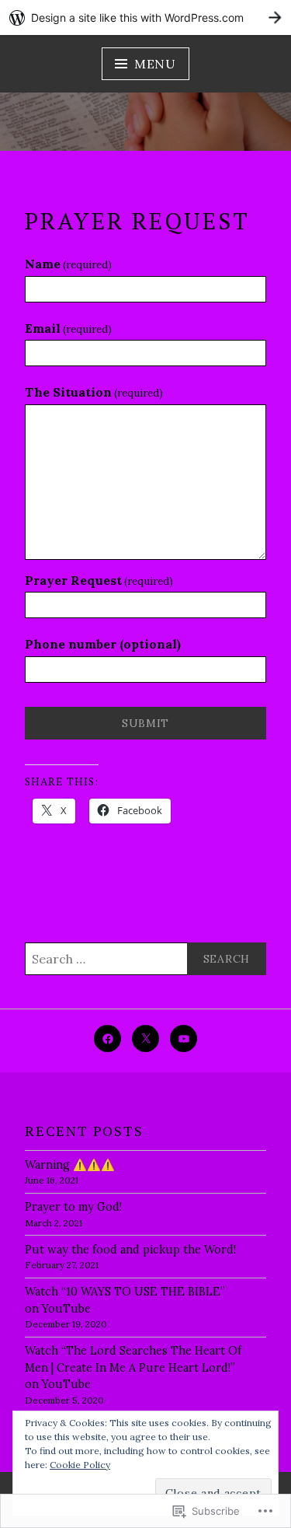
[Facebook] (107, 1038)
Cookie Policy (80, 1464)
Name (68, 263)
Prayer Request (99, 580)
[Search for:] (145, 958)
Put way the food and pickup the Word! (130, 1250)
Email (68, 328)
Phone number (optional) (103, 644)
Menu (155, 64)
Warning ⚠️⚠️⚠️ (70, 1165)
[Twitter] (145, 1038)
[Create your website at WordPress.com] (145, 17)
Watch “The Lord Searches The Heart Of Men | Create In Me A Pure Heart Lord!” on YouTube (133, 1367)
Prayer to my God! (73, 1207)
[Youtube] (183, 1038)
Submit (145, 723)
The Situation (94, 392)
